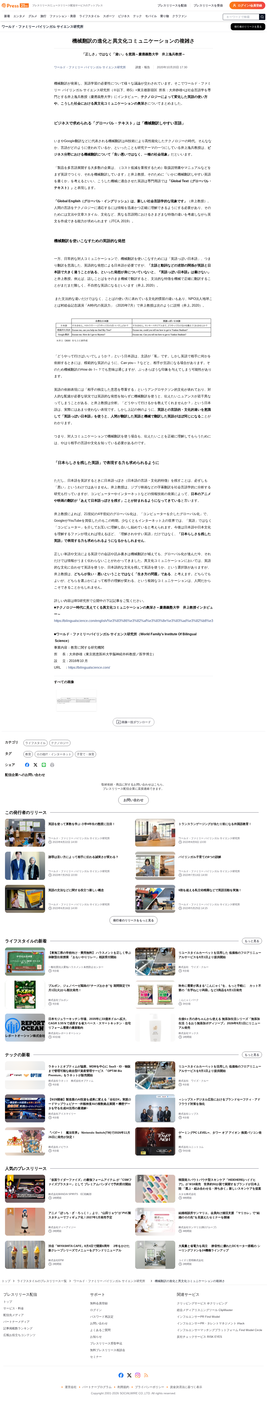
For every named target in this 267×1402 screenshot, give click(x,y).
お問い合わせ (133, 800)
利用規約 (123, 1387)
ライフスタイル (89, 16)
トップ (6, 1281)
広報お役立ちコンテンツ (19, 1335)
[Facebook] (27, 765)
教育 (28, 754)
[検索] (262, 17)
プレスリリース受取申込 (106, 1343)
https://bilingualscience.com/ (89, 667)
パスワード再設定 (101, 1316)
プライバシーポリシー (149, 1387)
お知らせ (96, 1336)
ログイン (96, 1310)
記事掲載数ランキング (18, 1328)
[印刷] (52, 765)
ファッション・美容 (63, 16)
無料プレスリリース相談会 (107, 1350)
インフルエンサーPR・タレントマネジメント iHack (210, 1323)
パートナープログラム (97, 1387)
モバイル (151, 16)
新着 (7, 16)
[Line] (44, 765)
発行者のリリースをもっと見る (133, 920)
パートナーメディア (16, 1321)
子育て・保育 (85, 754)
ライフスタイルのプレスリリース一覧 (42, 1281)
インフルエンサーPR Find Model (198, 1316)
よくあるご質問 (100, 1330)
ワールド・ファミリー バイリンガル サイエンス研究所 (91, 67)
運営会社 (71, 1387)
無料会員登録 (99, 1303)
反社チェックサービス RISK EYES (199, 1336)
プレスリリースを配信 (172, 5)
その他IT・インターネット (54, 754)
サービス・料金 (13, 1308)
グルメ (32, 16)
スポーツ (109, 16)
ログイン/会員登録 (250, 5)
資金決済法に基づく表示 (186, 1387)
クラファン (179, 16)
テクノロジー (60, 743)
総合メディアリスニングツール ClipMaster (205, 1310)
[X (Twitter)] (35, 765)
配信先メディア (13, 1315)
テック (137, 16)
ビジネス (124, 16)
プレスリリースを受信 (208, 5)
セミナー (96, 1356)
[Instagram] (137, 1375)
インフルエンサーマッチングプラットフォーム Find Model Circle (219, 1330)
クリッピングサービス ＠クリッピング (202, 1303)
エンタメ (19, 16)
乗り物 (164, 16)
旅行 (43, 16)
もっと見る (252, 941)
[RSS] (146, 1375)
